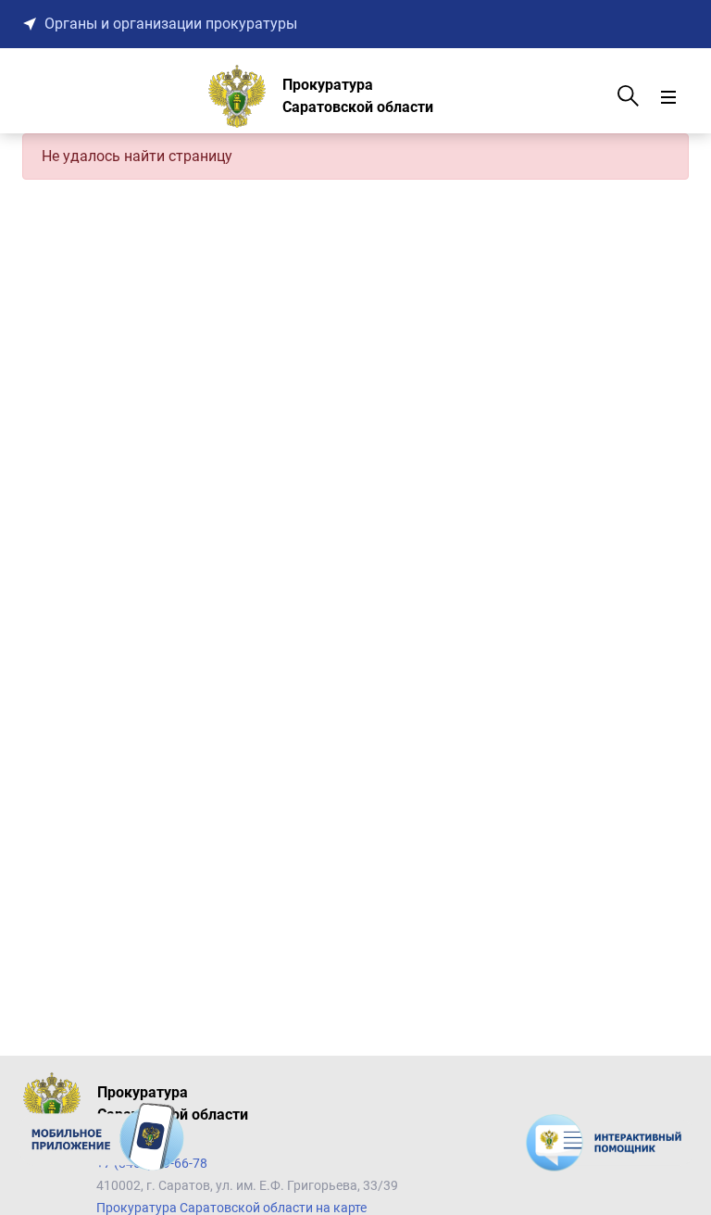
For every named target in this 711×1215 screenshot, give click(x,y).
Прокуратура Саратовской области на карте (231, 1207)
